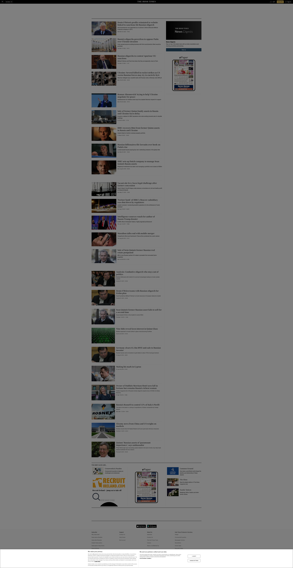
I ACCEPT (194, 556)
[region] (146, 558)
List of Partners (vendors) (145, 558)
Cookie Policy (97, 561)
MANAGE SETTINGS (194, 560)
